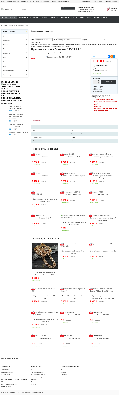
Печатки (82, 17)
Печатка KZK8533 (74, 315)
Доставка (61, 1)
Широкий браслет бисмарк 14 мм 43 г (103, 251)
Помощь (63, 372)
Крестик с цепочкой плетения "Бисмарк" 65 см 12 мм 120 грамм (102, 297)
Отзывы (67, 1)
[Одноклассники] (111, 56)
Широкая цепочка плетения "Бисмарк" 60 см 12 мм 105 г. (45, 274)
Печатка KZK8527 (74, 338)
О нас (2, 1)
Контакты (54, 1)
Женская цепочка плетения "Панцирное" (102, 177)
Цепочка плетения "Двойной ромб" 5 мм (74, 177)
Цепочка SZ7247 (45, 218)
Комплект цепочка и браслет (103, 157)
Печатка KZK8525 (103, 315)
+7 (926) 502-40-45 (86, 7)
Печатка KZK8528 (103, 338)
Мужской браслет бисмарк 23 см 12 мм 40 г (73, 297)
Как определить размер (27, 1)
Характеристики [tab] (37, 120)
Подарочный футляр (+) (103, 70)
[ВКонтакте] (109, 56)
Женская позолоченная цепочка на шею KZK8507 (45, 200)
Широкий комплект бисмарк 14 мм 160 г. (45, 297)
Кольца (89, 17)
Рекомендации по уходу (42, 1)
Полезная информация (12, 1)
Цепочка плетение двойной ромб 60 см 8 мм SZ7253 (73, 223)
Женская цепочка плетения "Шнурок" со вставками (103, 219)
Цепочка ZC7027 (74, 157)
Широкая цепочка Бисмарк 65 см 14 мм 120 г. (73, 252)
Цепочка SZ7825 (102, 195)
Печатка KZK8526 (45, 338)
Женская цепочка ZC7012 (74, 195)
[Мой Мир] (114, 56)
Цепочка (45, 157)
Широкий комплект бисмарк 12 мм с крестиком (45, 320)
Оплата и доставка (66, 369)
